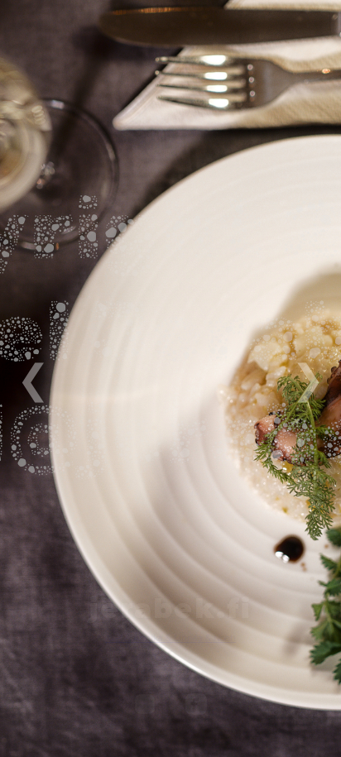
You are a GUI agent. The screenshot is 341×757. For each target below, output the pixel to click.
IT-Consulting (170, 671)
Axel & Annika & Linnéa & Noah (170, 638)
